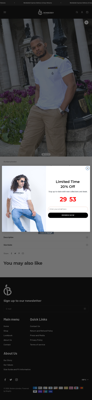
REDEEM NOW (68, 215)
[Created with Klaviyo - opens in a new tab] (46, 233)
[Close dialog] (87, 168)
